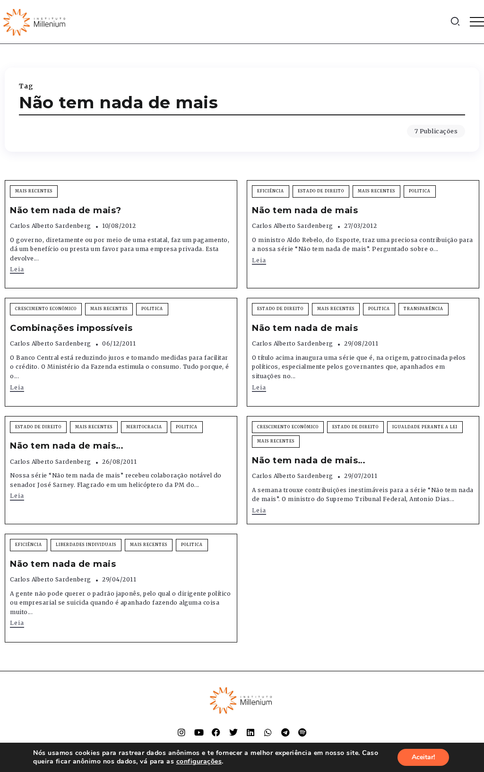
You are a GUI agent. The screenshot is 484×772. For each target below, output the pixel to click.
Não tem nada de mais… (67, 446)
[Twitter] (233, 732)
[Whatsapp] (268, 732)
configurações (199, 761)
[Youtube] (198, 732)
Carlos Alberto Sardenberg (50, 225)
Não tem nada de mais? (65, 210)
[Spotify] (302, 732)
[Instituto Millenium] (35, 21)
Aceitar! (423, 757)
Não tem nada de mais (305, 210)
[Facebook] (216, 732)
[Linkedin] (250, 732)
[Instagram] (181, 732)
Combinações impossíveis (71, 328)
